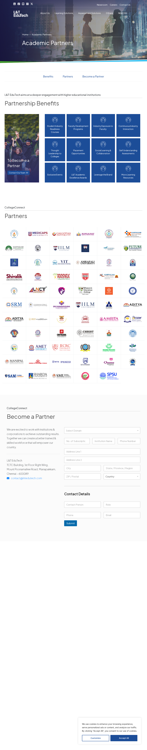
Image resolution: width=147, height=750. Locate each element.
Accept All (124, 738)
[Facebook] (19, 4)
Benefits (48, 76)
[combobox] (102, 430)
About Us (45, 13)
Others (109, 13)
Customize (96, 738)
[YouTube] (23, 4)
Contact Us (125, 4)
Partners (68, 76)
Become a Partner (93, 76)
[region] (109, 731)
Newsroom (102, 4)
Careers (113, 4)
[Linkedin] (14, 4)
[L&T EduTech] (20, 14)
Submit (70, 523)
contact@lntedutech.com (26, 478)
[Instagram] (27, 4)
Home (25, 34)
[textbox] (101, 430)
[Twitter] (31, 4)
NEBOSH (122, 13)
